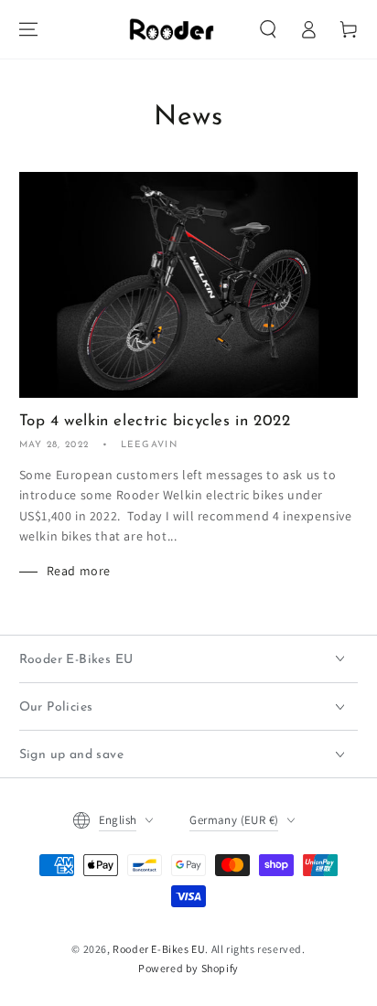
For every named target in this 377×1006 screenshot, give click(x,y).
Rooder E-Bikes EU (159, 949)
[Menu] (28, 29)
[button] (268, 29)
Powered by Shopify (188, 968)
